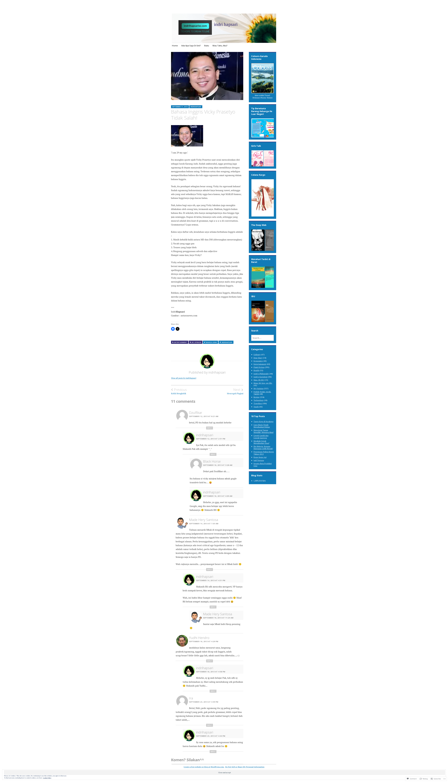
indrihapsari (196, 107)
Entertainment (180, 342)
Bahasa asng (211, 342)
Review (256, 397)
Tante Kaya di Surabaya (263, 421)
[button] (262, 81)
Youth (256, 406)
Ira (191, 698)
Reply (209, 428)
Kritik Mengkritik (179, 391)
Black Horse (212, 461)
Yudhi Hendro (199, 637)
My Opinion (196, 342)
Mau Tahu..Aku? (219, 45)
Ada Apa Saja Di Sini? (191, 45)
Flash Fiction (259, 367)
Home (175, 45)
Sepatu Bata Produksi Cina (263, 464)
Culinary (257, 354)
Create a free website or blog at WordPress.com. (204, 767)
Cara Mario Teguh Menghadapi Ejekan (262, 426)
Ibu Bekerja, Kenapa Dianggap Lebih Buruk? (263, 447)
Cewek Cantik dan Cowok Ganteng (261, 436)
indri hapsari (226, 24)
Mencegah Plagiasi (235, 391)
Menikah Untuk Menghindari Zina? (261, 442)
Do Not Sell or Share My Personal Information (244, 767)
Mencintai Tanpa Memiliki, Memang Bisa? (264, 431)
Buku (206, 45)
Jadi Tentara (259, 460)
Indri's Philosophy (261, 373)
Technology (258, 400)
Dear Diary (258, 358)
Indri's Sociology (261, 377)
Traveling (258, 403)
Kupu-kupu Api (260, 457)
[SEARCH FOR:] (262, 338)
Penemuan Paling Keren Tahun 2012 (264, 452)
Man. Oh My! (259, 380)
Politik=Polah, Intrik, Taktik (262, 392)
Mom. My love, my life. (263, 383)
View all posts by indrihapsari (183, 378)
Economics (258, 361)
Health (256, 370)
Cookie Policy (47, 778)
